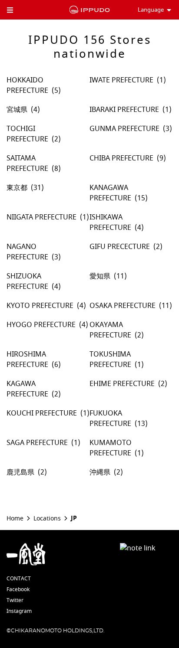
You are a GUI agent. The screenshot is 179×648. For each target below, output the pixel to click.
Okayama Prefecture (110, 330)
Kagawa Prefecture (27, 389)
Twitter (15, 600)
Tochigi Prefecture (27, 134)
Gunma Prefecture (124, 129)
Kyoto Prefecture (40, 306)
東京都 (17, 188)
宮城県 (17, 110)
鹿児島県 (20, 472)
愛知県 (100, 276)
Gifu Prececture (120, 247)
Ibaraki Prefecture (124, 110)
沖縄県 (100, 472)
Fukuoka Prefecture (110, 418)
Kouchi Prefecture (42, 413)
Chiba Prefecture (121, 158)
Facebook (18, 589)
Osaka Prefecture (123, 306)
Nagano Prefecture (27, 252)
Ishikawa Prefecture (110, 222)
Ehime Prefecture (122, 384)
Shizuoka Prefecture (27, 281)
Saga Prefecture (37, 443)
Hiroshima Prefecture (27, 359)
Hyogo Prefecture (41, 325)
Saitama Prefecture (27, 163)
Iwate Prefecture (121, 80)
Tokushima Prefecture (110, 359)
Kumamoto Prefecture (111, 448)
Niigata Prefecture (41, 217)
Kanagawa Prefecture (110, 193)
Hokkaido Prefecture (27, 85)
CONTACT (19, 579)
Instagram (19, 611)
